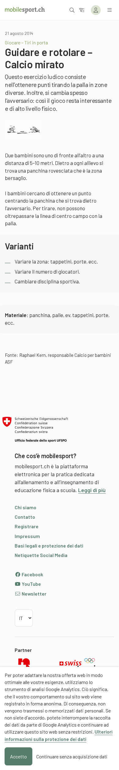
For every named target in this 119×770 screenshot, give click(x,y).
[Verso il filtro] (82, 9)
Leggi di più (92, 490)
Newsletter (33, 593)
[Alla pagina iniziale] (25, 10)
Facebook (32, 574)
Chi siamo (25, 507)
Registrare (26, 526)
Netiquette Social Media (41, 555)
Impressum (27, 536)
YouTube (31, 584)
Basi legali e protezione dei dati (49, 545)
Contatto (25, 517)
